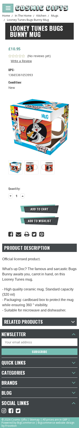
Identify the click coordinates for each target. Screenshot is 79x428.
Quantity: (14, 189)
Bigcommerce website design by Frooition (38, 424)
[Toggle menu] (7, 8)
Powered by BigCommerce (18, 423)
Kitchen (41, 15)
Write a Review (21, 61)
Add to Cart (39, 209)
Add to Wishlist (39, 220)
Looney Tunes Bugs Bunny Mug (28, 20)
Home (6, 15)
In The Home (23, 15)
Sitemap (35, 419)
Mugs (54, 15)
